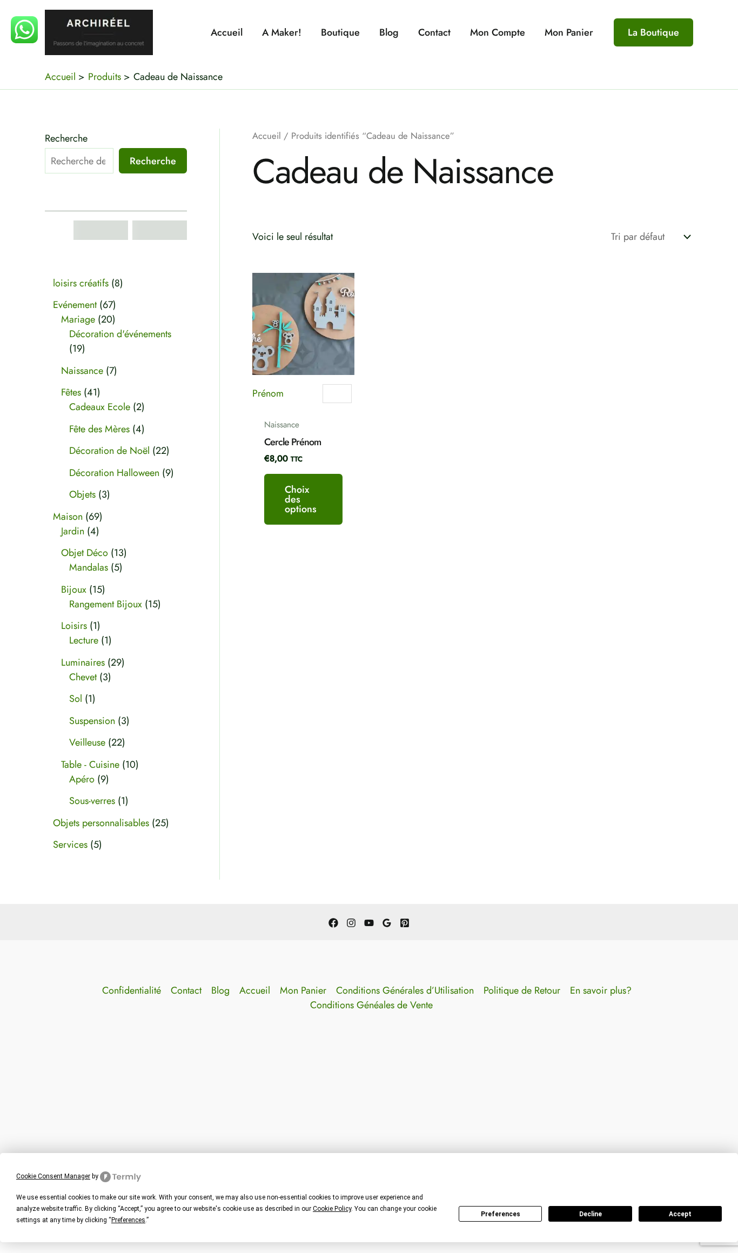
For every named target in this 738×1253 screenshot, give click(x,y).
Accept (680, 1214)
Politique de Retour (522, 990)
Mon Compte (497, 32)
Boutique (340, 32)
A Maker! (281, 32)
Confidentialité (131, 990)
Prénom (268, 393)
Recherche (66, 138)
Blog (389, 32)
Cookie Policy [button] (332, 1208)
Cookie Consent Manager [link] (53, 1176)
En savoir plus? (601, 990)
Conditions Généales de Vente (371, 1005)
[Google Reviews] (387, 923)
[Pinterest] (405, 923)
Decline (590, 1214)
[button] (653, 32)
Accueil (227, 32)
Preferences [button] (128, 1220)
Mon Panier (569, 32)
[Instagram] (351, 923)
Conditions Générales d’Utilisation (405, 990)
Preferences (500, 1214)
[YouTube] (369, 923)
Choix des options (301, 499)
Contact (434, 32)
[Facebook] (333, 923)
